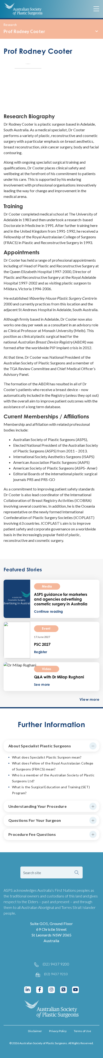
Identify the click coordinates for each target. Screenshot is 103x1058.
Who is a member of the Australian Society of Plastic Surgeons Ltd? (53, 778)
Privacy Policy (58, 1031)
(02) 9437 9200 (56, 964)
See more (42, 684)
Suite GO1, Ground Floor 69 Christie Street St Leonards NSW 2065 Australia (51, 932)
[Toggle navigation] (96, 9)
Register (40, 652)
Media (47, 586)
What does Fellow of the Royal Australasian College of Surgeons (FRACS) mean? (52, 766)
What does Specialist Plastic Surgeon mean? (47, 757)
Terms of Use (82, 1031)
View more (89, 699)
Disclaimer (35, 1031)
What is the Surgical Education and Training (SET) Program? (51, 790)
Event (46, 628)
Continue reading (48, 611)
